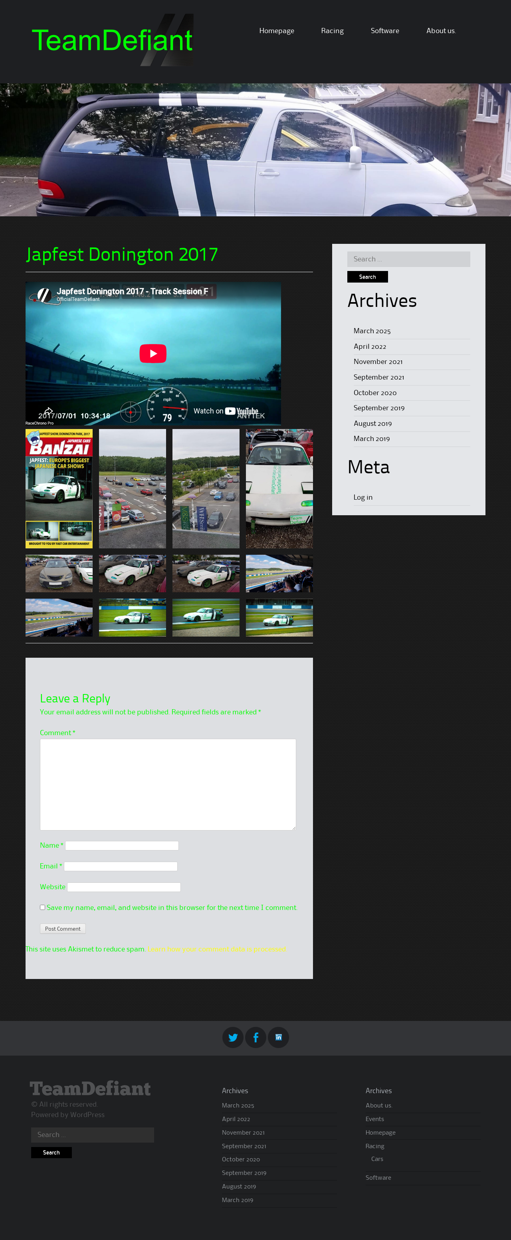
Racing (332, 31)
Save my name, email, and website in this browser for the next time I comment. (172, 908)
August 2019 (373, 424)
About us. (441, 31)
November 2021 (378, 362)
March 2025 (372, 331)
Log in (363, 497)
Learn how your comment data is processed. (217, 949)
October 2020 (375, 393)
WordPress (87, 1115)
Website (52, 887)
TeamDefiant (90, 1090)
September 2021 (379, 377)
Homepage (276, 31)
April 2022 (370, 347)
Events (375, 1119)
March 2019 (372, 439)
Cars (377, 1159)
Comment (57, 733)
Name (51, 845)
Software (385, 31)
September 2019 (379, 408)
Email (51, 866)
